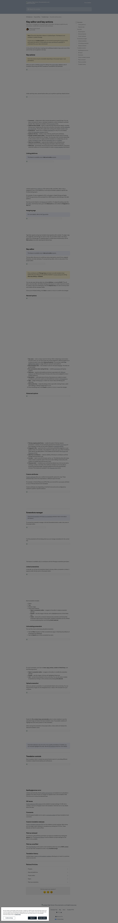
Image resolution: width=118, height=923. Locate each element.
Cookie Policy (18, 914)
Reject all (32, 918)
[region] (25, 914)
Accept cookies (42, 918)
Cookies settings (9, 918)
